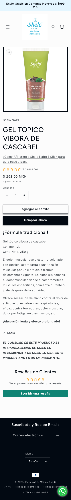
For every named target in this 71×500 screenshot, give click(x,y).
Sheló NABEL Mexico (36, 482)
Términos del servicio (37, 492)
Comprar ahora (35, 220)
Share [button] (11, 333)
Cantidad (8, 187)
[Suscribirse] (57, 435)
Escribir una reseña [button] (35, 393)
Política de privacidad (55, 487)
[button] (7, 27)
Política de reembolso (27, 487)
